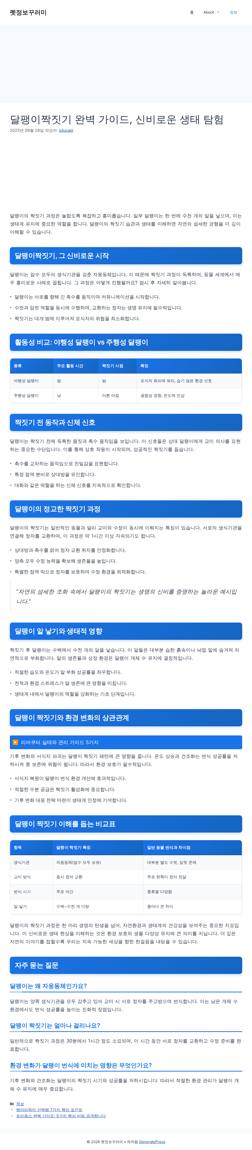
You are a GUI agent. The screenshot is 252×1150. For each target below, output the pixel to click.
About (209, 12)
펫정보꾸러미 (28, 12)
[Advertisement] (126, 61)
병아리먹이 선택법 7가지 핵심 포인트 (49, 1109)
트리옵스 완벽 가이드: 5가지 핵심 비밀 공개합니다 (61, 1115)
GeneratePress (152, 1141)
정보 (233, 12)
